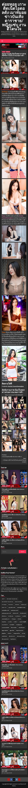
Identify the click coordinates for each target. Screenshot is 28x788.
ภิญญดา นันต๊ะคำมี (5, 630)
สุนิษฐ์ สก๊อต (4, 633)
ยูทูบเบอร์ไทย (12, 630)
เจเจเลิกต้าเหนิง (4, 636)
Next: (14, 460)
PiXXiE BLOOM (23, 604)
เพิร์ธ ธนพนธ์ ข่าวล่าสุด (21, 636)
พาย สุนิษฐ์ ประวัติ (19, 624)
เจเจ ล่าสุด (23, 633)
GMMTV (3, 598)
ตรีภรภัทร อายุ (4, 616)
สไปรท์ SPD (10, 633)
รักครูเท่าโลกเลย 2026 (19, 630)
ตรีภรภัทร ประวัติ (15, 613)
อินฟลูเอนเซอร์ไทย (17, 633)
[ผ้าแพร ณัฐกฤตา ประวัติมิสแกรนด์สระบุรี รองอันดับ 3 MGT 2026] (14, 759)
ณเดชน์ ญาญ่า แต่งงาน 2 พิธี (6, 613)
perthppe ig (10, 604)
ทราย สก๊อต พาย (17, 616)
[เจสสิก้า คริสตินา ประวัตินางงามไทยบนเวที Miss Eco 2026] (14, 529)
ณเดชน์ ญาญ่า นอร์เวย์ (14, 610)
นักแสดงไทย (4, 621)
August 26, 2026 (9, 772)
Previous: (12, 455)
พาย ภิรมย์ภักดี (11, 624)
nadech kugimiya (18, 601)
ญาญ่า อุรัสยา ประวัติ (11, 607)
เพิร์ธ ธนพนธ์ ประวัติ (5, 639)
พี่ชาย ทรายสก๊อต (14, 627)
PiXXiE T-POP (4, 607)
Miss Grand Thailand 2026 (12, 598)
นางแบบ (3, 51)
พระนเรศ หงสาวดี (4, 624)
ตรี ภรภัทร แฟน (10, 616)
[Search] (26, 41)
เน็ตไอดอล (8, 51)
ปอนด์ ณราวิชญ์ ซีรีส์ (22, 621)
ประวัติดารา (15, 621)
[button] (6, 399)
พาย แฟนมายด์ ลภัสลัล (5, 627)
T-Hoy (4, 57)
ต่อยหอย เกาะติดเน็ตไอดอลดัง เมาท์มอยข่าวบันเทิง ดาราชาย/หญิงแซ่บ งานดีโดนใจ (14, 16)
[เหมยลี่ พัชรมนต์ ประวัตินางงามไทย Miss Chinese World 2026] (14, 504)
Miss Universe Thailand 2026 (7, 601)
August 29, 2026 (9, 543)
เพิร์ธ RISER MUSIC (12, 636)
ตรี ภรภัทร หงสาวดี (23, 613)
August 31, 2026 (9, 492)
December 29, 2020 (10, 57)
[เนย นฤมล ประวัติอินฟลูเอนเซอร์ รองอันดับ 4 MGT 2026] (14, 733)
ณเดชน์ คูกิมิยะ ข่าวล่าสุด (21, 607)
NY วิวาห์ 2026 (4, 604)
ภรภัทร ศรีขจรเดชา (21, 627)
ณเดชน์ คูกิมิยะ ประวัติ (5, 610)
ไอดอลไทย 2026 (13, 639)
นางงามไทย (10, 621)
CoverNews (20, 784)
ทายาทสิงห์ (24, 616)
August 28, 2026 (9, 746)
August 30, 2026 (9, 517)
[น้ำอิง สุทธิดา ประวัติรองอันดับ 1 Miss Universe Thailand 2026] (14, 478)
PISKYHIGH (17, 604)
